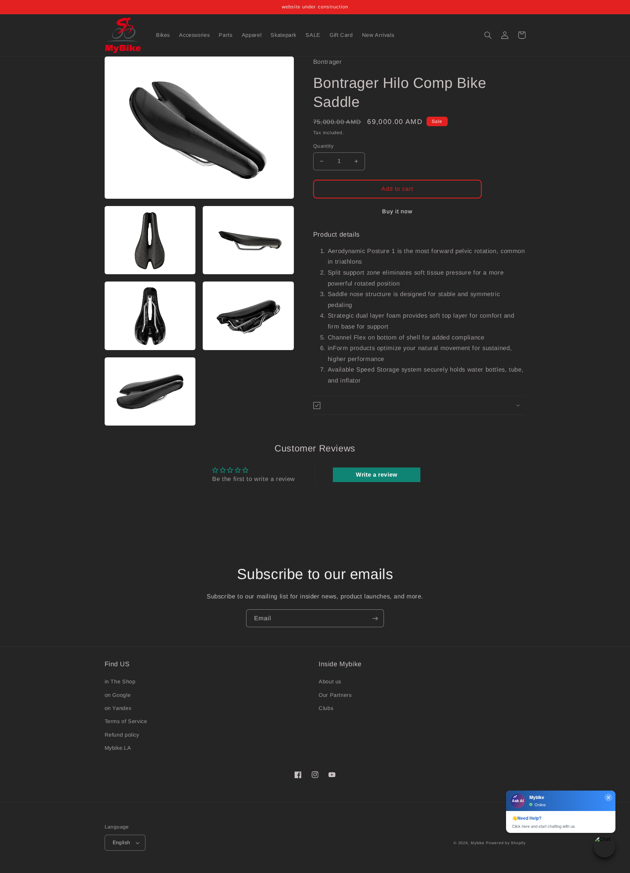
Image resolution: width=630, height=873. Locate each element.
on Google (118, 695)
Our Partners (335, 695)
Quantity (323, 146)
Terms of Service (126, 721)
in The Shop (120, 681)
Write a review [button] (376, 475)
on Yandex (118, 708)
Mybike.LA (118, 748)
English (122, 842)
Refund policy (122, 735)
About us (330, 681)
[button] (488, 35)
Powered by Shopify (505, 843)
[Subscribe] (375, 618)
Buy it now (397, 211)
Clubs (326, 708)
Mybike (477, 843)
